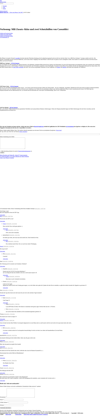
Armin (7, 276)
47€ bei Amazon (15, 63)
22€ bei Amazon (14, 86)
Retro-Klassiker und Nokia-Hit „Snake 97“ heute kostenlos (13, 155)
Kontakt (5, 6)
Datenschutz (18, 414)
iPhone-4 (7, 157)
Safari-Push (26, 414)
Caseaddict (17, 58)
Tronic (4, 223)
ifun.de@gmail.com (39, 126)
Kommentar (3, 397)
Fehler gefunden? (23, 131)
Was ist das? (59, 130)
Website (2, 405)
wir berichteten (70, 126)
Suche (4, 8)
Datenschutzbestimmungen (24, 151)
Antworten (2, 215)
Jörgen (1, 246)
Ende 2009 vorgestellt (18, 67)
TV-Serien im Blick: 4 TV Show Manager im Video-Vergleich (14, 156)
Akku (1, 157)
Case (4, 157)
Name (2, 399)
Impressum (8, 414)
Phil (1, 216)
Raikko (58, 67)
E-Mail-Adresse (4, 402)
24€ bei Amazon (13, 107)
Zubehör (12, 157)
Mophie (64, 67)
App (4, 7)
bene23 (1, 320)
